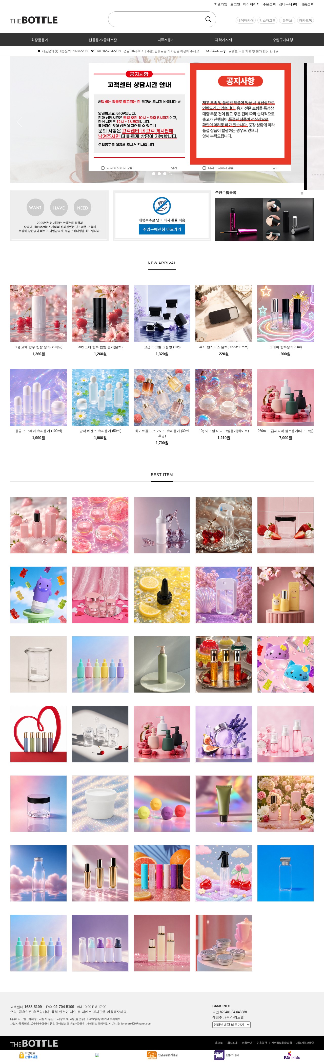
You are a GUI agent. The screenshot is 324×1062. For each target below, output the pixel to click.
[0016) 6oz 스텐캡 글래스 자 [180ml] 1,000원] (224, 708)
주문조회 (269, 4)
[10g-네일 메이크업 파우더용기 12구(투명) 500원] (100, 708)
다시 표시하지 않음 (119, 168)
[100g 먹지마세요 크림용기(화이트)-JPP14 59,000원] (100, 777)
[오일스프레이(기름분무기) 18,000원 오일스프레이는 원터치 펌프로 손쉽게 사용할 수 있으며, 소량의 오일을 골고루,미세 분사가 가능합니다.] (224, 638)
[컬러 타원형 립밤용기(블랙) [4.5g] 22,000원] (162, 847)
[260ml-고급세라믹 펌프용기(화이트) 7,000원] (162, 708)
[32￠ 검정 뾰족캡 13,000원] (162, 569)
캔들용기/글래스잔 (103, 40)
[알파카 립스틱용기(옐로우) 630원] (285, 569)
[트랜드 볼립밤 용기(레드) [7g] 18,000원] (162, 777)
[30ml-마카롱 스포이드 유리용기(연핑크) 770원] (100, 638)
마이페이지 (251, 4)
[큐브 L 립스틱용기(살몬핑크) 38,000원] (38, 499)
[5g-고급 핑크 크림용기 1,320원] (100, 569)
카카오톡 (305, 20)
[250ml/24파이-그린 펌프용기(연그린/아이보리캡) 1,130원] (162, 638)
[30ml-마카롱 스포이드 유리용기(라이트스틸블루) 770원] (38, 917)
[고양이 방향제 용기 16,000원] (285, 638)
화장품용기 (39, 40)
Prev (20, 122)
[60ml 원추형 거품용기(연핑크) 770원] (100, 917)
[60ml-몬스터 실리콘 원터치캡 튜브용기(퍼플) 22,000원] (38, 569)
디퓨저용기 (166, 40)
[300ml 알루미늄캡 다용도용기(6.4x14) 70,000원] (38, 847)
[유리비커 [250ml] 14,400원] (38, 638)
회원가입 (220, 4)
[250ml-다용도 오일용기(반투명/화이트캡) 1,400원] (162, 499)
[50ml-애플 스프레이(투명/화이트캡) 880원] (224, 569)
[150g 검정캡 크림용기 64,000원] (38, 777)
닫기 (174, 167)
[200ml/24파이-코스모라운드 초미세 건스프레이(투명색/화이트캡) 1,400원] (224, 499)
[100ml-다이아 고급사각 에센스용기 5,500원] (100, 847)
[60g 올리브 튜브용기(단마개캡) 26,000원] (224, 777)
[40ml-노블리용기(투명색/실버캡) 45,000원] (285, 847)
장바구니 (288, 4)
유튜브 (287, 20)
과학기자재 (223, 40)
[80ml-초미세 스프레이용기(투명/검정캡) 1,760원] (224, 847)
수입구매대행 (283, 40)
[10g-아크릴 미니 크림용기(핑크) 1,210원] (100, 499)
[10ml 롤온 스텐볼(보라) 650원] (38, 708)
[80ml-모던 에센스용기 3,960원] (162, 917)
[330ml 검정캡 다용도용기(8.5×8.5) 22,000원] (285, 499)
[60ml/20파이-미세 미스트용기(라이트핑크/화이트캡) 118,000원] (285, 708)
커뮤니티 (162, 53)
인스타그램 (267, 20)
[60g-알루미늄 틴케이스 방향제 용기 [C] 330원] (224, 917)
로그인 (235, 4)
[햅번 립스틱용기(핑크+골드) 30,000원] (285, 777)
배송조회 (307, 4)
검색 (208, 19)
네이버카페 (245, 20)
